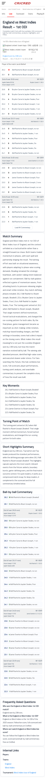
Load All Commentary (22, 228)
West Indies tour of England (32, 9)
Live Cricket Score (14, 9)
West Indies (10, 767)
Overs (30, 13)
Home (4, 9)
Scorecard (20, 13)
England (8, 763)
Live (10, 13)
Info (3, 13)
